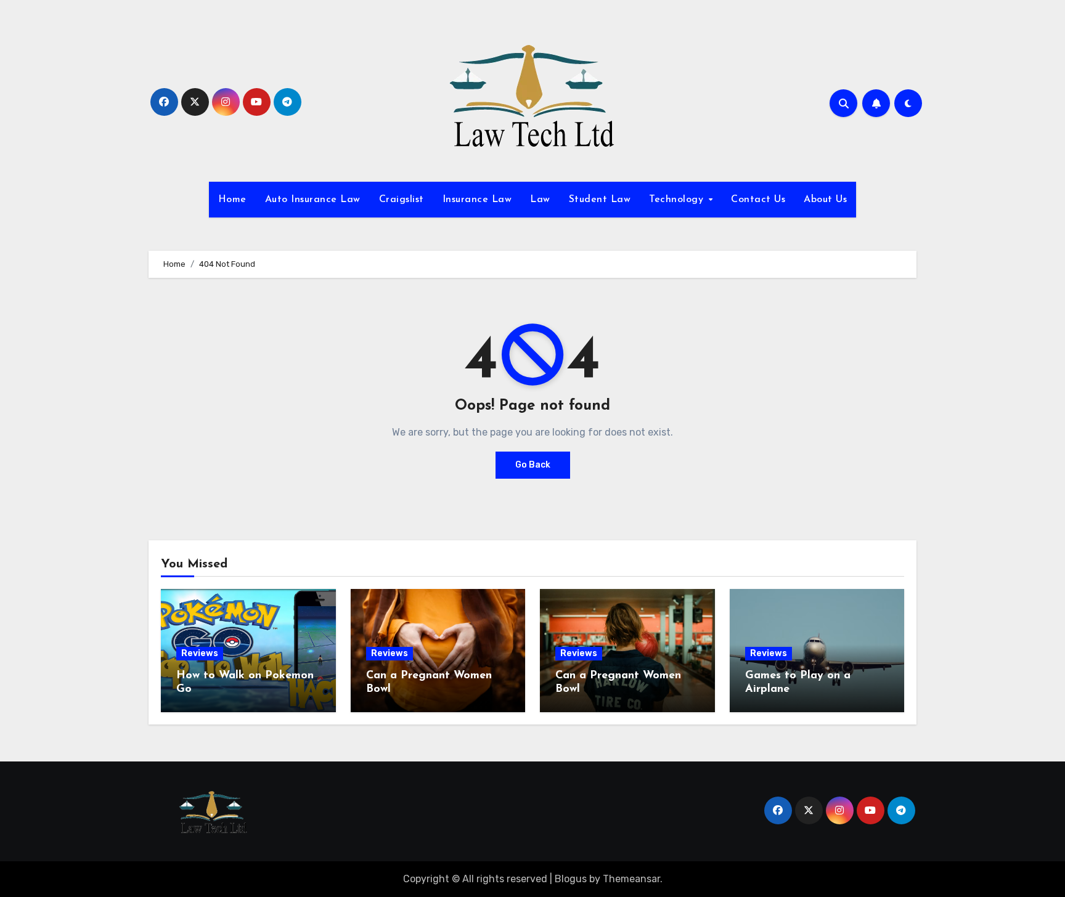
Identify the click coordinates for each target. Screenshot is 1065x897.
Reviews (199, 653)
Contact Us (758, 200)
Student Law (600, 200)
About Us (825, 200)
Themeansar (631, 879)
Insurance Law (477, 200)
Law (540, 200)
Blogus (571, 879)
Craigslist (401, 200)
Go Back (532, 465)
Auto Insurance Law (313, 200)
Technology (678, 200)
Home (232, 200)
